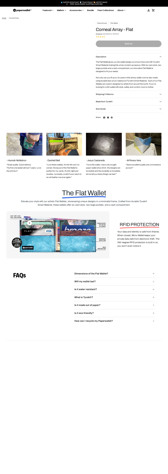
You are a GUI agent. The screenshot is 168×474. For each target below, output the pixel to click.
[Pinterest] (111, 117)
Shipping (99, 34)
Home (4, 18)
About (120, 10)
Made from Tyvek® (104, 102)
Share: (98, 117)
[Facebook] (104, 117)
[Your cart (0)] (153, 10)
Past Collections (106, 10)
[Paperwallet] (22, 10)
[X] (108, 117)
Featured (47, 10)
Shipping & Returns (105, 94)
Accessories (76, 10)
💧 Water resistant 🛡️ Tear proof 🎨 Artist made (84, 2)
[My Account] (148, 10)
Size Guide (101, 109)
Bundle (90, 10)
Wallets (60, 10)
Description (101, 57)
